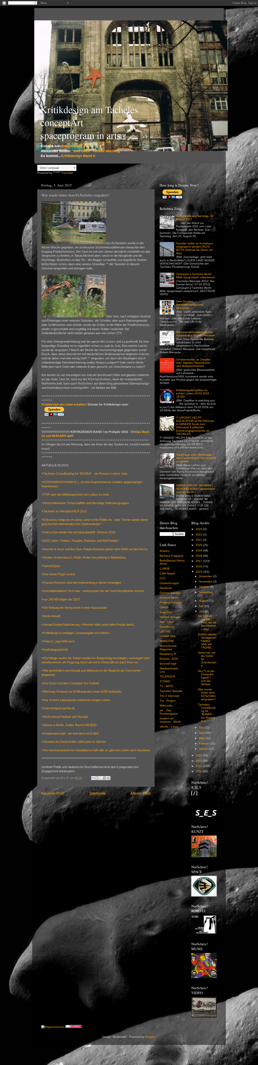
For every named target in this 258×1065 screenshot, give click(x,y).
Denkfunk (166, 588)
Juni (202, 611)
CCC (163, 578)
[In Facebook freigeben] (105, 778)
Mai (201, 727)
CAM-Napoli (167, 573)
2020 (199, 545)
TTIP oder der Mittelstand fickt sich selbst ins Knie (76, 494)
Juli (201, 606)
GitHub (164, 607)
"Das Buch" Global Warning (96, 151)
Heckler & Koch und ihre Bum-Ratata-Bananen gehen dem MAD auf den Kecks (95, 549)
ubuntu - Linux (169, 726)
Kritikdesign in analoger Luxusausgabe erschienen (76, 633)
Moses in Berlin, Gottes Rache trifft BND (70, 725)
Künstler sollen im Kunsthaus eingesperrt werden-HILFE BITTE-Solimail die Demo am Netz (194, 248)
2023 (199, 529)
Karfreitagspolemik (55, 649)
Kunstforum (167, 626)
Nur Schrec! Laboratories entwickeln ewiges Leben (76, 700)
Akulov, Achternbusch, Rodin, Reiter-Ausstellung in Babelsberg (84, 557)
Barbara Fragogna (171, 555)
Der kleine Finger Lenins (59, 574)
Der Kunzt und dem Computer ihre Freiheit (71, 683)
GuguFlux (166, 612)
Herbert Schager (170, 617)
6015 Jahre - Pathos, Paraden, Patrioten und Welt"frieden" (81, 540)
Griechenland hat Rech (58, 708)
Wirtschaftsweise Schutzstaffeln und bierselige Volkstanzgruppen (86, 503)
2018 (199, 555)
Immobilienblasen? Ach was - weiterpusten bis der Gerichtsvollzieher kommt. (94, 591)
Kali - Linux (167, 621)
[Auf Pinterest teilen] (108, 778)
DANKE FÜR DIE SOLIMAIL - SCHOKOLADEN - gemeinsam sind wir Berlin (195, 488)
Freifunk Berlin (169, 597)
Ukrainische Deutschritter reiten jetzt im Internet (74, 741)
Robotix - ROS (169, 658)
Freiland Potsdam (171, 602)
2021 (199, 539)
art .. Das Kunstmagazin (169, 712)
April (202, 732)
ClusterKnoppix (169, 583)
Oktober (204, 586)
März (202, 738)
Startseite (97, 793)
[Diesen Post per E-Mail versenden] (93, 778)
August (204, 600)
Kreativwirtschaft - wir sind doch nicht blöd (71, 733)
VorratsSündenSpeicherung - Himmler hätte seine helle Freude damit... (89, 624)
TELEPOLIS (167, 676)
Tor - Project (167, 700)
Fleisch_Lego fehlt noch (58, 641)
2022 (199, 534)
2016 (199, 566)
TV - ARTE (166, 686)
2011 (199, 771)
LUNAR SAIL (168, 636)
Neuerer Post (52, 793)
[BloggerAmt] (52, 1027)
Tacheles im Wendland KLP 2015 (65, 511)
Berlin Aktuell (51, 616)
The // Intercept (169, 695)
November (206, 581)
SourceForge (168, 663)
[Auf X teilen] (101, 778)
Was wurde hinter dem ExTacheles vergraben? (207, 694)
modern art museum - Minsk (170, 720)
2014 (199, 755)
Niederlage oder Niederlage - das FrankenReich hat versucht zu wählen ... (196, 458)
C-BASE (165, 568)
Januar (204, 748)
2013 (199, 760)
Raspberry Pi (168, 653)
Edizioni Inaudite (170, 592)
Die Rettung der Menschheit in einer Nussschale (75, 607)
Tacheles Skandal (171, 691)
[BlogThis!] (97, 778)
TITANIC (165, 681)
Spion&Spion (51, 566)
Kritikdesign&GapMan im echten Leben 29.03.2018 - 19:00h (193, 393)
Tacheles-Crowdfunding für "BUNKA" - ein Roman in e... (206, 712)
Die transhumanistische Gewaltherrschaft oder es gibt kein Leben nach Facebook (96, 750)
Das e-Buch (72, 146)
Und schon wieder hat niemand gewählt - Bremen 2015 (79, 532)
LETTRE (165, 631)
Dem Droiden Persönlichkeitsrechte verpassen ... (189, 304)
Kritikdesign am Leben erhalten (63, 404)
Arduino (165, 550)
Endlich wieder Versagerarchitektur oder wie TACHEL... (207, 641)
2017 (199, 561)
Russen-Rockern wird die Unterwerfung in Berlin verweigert (82, 582)
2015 (199, 571)
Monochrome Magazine (168, 647)
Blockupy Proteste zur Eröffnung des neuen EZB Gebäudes (82, 691)
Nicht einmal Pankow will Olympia (65, 716)
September (206, 592)
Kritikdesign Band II (78, 156)
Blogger (150, 1036)
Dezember (206, 576)
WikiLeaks (166, 705)
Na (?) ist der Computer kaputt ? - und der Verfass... (206, 678)
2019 (199, 550)
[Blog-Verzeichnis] (73, 1027)
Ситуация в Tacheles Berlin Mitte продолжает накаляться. (196, 276)
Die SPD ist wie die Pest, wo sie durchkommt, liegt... (207, 623)
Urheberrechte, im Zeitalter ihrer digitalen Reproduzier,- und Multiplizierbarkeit (194, 363)
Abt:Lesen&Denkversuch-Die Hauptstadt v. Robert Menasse (195, 334)
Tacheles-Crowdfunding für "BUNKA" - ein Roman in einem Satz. (85, 473)
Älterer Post (140, 793)
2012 (199, 766)
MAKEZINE (167, 641)
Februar (204, 743)
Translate (67, 172)
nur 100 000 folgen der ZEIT (61, 599)
